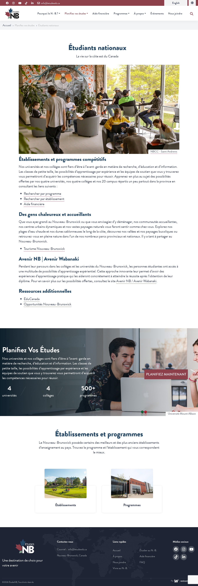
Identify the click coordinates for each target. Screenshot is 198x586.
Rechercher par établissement (44, 198)
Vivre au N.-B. (120, 568)
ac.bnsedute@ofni (77, 549)
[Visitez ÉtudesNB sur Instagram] (13, 3)
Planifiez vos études (75, 13)
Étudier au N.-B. (148, 550)
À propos (139, 13)
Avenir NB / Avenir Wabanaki (136, 281)
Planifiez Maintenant (166, 374)
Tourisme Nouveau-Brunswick (44, 248)
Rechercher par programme (42, 193)
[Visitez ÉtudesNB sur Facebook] (7, 3)
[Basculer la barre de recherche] (191, 13)
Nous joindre (175, 13)
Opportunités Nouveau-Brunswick (47, 304)
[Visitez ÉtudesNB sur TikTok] (26, 3)
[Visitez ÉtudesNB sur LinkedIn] (32, 3)
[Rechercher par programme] (132, 483)
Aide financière (100, 13)
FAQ (142, 562)
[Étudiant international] (192, 3)
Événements (157, 13)
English (176, 3)
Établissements (65, 505)
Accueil (7, 25)
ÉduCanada (32, 299)
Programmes (120, 13)
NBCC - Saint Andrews (163, 151)
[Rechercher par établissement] (65, 483)
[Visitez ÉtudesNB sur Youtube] (19, 3)
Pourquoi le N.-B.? (47, 13)
